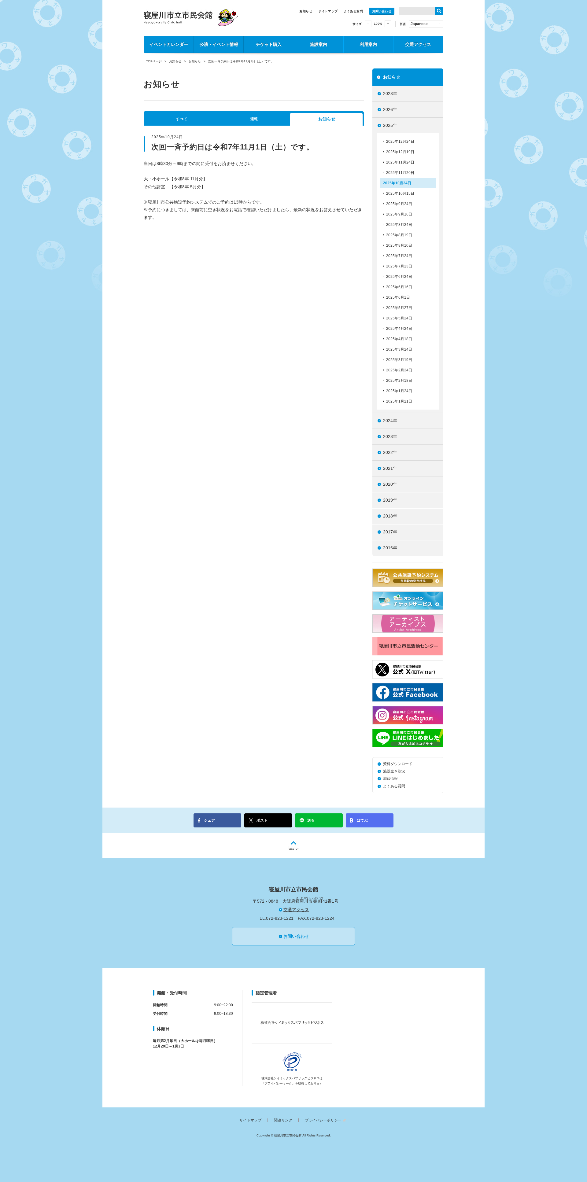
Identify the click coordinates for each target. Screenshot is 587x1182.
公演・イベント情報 (219, 44)
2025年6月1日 (398, 297)
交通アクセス (418, 44)
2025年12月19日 (400, 152)
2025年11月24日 (400, 162)
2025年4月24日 (399, 328)
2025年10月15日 (400, 193)
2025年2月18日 (399, 380)
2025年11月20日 (400, 173)
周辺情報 (390, 778)
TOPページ (154, 61)
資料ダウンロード (397, 764)
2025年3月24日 (399, 349)
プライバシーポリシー (323, 1120)
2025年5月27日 (399, 308)
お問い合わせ (381, 11)
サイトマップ (328, 11)
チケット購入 (269, 44)
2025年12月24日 (400, 141)
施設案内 (318, 44)
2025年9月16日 (399, 214)
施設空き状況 (394, 771)
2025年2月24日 (399, 370)
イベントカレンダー (169, 44)
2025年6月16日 (399, 287)
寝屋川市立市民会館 (191, 17)
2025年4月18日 (399, 339)
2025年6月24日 (399, 276)
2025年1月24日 (399, 391)
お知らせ (305, 11)
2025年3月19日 (399, 360)
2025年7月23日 (399, 266)
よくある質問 (353, 11)
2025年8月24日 (399, 225)
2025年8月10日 (399, 245)
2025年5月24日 (399, 318)
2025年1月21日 (399, 401)
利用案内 (368, 44)
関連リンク (283, 1120)
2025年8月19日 (399, 235)
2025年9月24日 (399, 204)
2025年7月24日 (399, 256)
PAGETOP (293, 845)
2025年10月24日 (397, 183)
